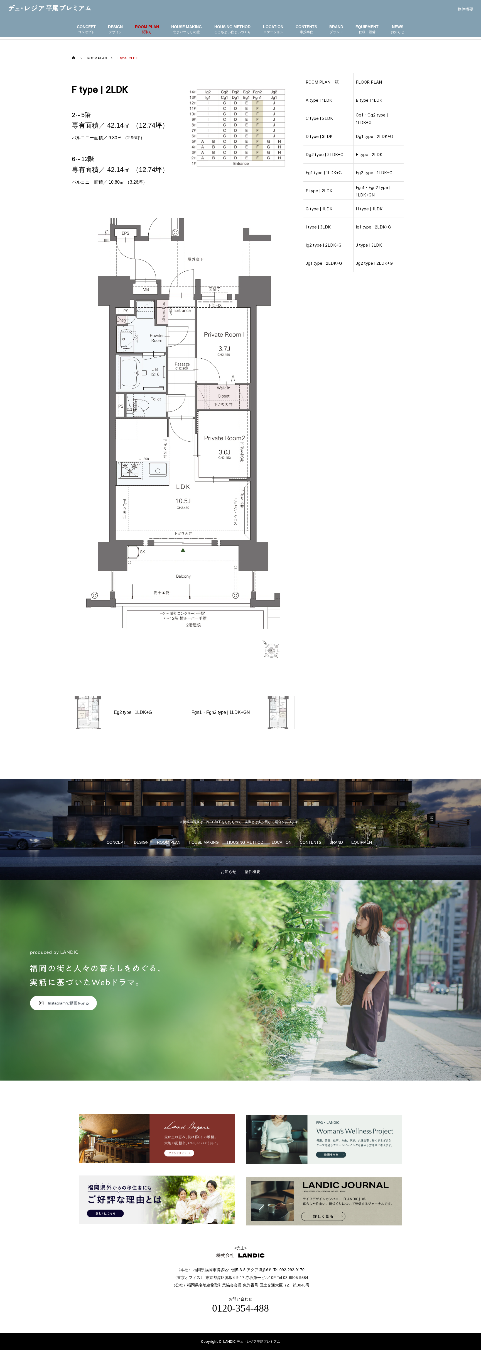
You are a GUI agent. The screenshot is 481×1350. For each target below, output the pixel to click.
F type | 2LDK (319, 190)
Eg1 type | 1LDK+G (324, 172)
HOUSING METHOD (245, 842)
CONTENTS (310, 842)
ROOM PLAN (168, 842)
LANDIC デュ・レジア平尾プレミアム (251, 1341)
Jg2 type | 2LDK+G (374, 263)
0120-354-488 (240, 1308)
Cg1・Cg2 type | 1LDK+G (372, 119)
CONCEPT (116, 842)
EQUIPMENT (362, 842)
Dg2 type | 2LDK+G (324, 154)
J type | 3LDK (369, 245)
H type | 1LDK (369, 208)
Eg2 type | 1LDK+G (374, 172)
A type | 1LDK (319, 100)
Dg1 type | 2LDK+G (374, 136)
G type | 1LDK (319, 208)
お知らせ (228, 871)
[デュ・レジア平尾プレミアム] (50, 7)
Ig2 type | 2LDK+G (324, 245)
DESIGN (141, 842)
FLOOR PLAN (369, 82)
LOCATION (281, 842)
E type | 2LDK (369, 154)
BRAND (336, 842)
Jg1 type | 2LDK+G (324, 263)
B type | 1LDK (369, 100)
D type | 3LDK (319, 136)
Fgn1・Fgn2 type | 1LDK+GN (373, 191)
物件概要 (465, 9)
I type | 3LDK (318, 227)
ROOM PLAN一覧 (322, 82)
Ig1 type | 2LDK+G (373, 227)
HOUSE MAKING (204, 842)
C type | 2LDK (319, 118)
